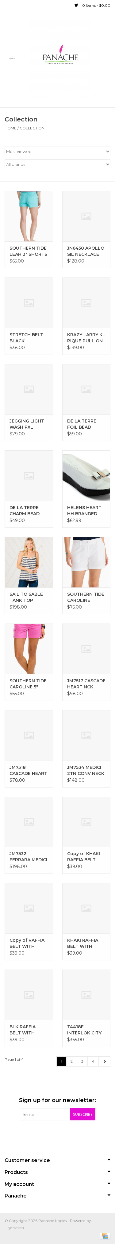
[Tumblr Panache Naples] (63, 1133)
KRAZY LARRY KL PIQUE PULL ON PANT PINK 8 (86, 338)
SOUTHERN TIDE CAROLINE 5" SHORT (28, 684)
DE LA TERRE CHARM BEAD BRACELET (25, 511)
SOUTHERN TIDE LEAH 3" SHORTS (28, 251)
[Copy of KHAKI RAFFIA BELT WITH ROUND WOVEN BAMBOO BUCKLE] (86, 822)
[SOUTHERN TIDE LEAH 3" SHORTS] (29, 216)
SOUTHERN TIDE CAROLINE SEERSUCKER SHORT (85, 597)
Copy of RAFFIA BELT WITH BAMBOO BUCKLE (27, 943)
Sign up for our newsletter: (57, 1100)
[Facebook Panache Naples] (41, 1133)
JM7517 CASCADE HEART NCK (86, 684)
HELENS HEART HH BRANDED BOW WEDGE (84, 511)
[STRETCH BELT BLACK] (29, 302)
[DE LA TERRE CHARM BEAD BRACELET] (29, 475)
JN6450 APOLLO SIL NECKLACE (85, 251)
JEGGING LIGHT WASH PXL (27, 424)
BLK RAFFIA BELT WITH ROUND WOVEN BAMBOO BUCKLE (27, 1030)
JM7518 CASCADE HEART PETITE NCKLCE (28, 771)
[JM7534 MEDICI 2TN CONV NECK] (86, 735)
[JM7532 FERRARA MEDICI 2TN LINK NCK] (29, 822)
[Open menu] (12, 58)
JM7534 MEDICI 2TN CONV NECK (85, 770)
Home (11, 128)
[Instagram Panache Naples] (74, 1133)
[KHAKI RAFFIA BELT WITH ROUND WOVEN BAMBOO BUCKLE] (86, 908)
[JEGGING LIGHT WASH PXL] (29, 389)
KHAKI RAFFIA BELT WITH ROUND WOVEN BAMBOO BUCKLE (85, 943)
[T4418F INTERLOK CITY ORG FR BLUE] (86, 995)
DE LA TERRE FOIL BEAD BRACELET (81, 424)
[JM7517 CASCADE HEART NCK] (86, 649)
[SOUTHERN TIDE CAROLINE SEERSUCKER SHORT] (86, 562)
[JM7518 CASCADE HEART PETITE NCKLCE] (29, 735)
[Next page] (104, 1061)
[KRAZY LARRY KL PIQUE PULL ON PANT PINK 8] (86, 302)
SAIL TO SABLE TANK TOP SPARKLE (26, 597)
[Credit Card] (104, 1235)
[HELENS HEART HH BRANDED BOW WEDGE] (86, 475)
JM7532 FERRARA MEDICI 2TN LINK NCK (28, 857)
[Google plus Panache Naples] (52, 1133)
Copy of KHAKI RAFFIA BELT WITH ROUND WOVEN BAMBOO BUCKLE (83, 857)
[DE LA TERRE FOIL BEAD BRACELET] (86, 389)
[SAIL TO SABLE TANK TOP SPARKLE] (29, 562)
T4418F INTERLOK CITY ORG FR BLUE (84, 1030)
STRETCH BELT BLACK (26, 338)
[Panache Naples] (69, 58)
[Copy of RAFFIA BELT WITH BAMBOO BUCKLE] (29, 908)
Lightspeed (14, 1228)
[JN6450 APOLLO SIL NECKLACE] (86, 216)
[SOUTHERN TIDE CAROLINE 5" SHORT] (29, 649)
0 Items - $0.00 (95, 5)
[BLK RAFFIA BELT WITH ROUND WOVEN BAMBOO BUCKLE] (29, 995)
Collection (32, 128)
